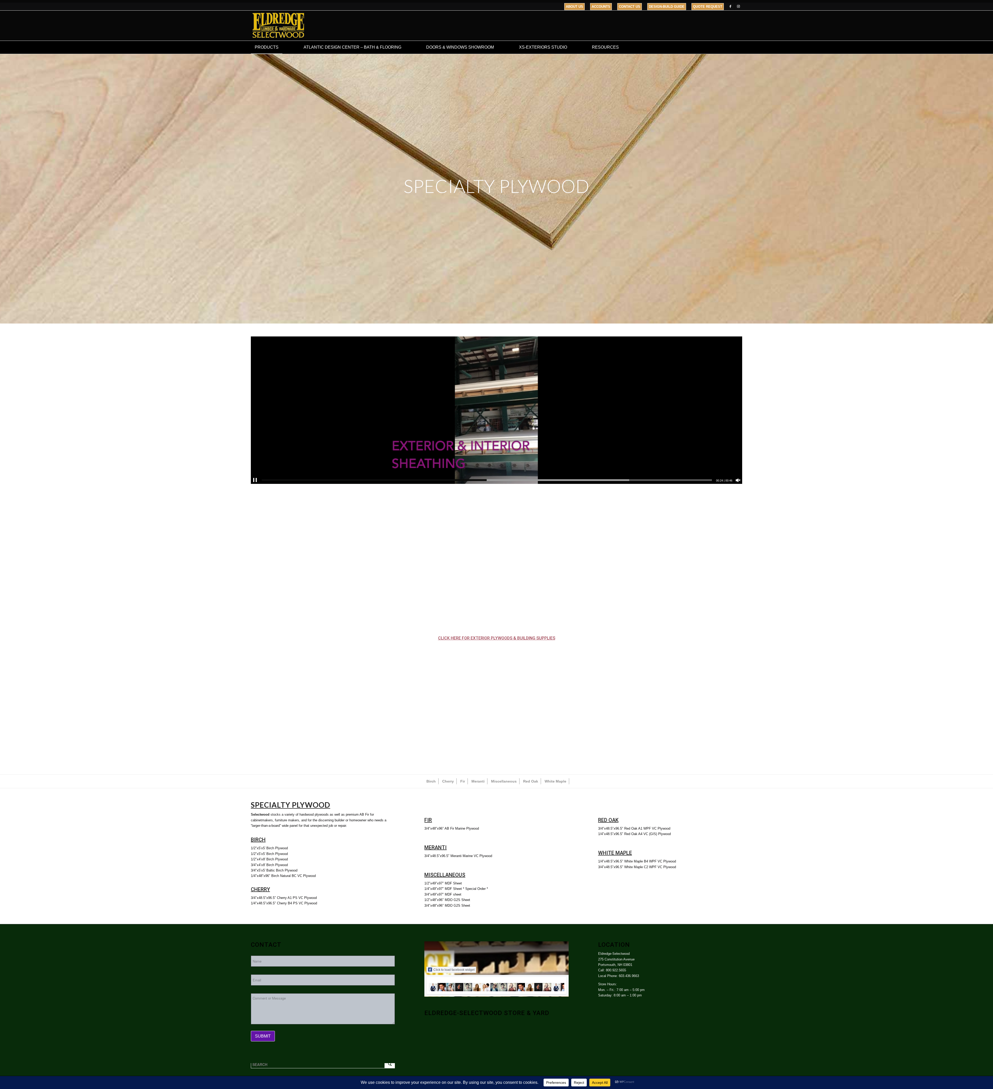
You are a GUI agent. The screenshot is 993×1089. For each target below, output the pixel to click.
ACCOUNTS (601, 7)
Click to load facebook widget (454, 970)
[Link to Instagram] (738, 6)
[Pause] (255, 480)
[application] (496, 410)
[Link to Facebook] (730, 6)
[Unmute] (738, 480)
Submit (263, 1036)
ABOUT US (574, 7)
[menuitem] (575, 6)
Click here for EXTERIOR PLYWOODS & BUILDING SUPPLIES (496, 638)
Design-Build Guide (666, 7)
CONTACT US (629, 7)
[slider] (487, 480)
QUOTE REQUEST (707, 7)
